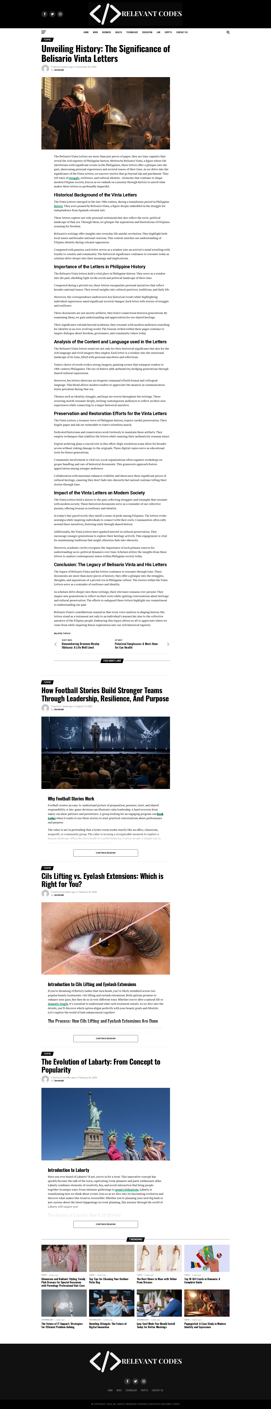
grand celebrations (126, 1189)
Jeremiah (59, 70)
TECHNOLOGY (132, 32)
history (58, 206)
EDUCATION (147, 32)
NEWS (95, 32)
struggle (74, 178)
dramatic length (58, 1004)
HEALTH (118, 32)
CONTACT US (182, 32)
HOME (86, 32)
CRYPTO (168, 32)
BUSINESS (106, 32)
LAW (158, 32)
